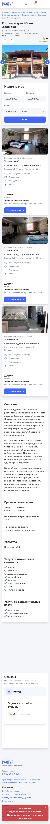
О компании (7, 801)
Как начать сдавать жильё (14, 794)
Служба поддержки (11, 791)
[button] (47, 62)
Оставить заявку (15, 210)
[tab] (25, 691)
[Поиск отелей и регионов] (26, 3)
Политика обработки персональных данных (19, 783)
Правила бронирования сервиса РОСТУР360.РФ (21, 780)
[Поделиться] (11, 40)
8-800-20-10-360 (10, 773)
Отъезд (30, 93)
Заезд (7, 93)
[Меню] (45, 3)
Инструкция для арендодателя (16, 797)
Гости (7, 105)
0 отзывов (43, 41)
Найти (25, 119)
